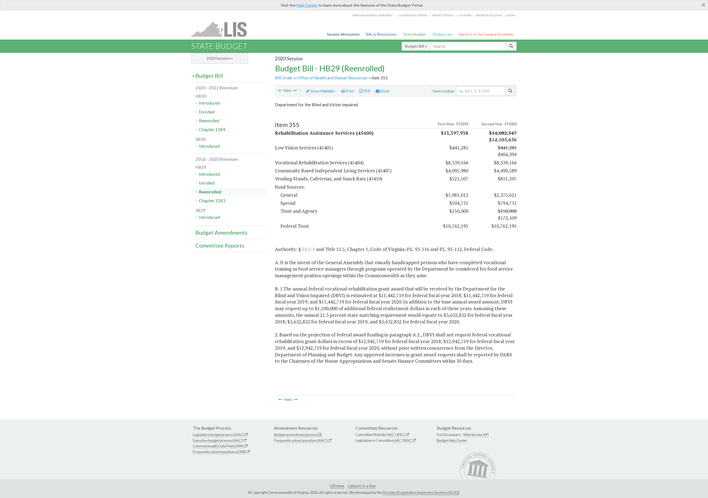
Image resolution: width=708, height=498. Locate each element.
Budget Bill (415, 46)
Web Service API (476, 434)
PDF (367, 91)
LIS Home (337, 486)
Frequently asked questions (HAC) (300, 440)
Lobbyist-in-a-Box (362, 486)
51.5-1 (308, 249)
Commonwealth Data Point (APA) (218, 446)
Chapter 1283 (212, 200)
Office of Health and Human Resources (332, 77)
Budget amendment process (296, 434)
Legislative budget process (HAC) (218, 434)
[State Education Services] (280, 90)
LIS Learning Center (412, 15)
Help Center (307, 5)
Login (511, 15)
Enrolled (207, 111)
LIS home (465, 15)
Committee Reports (219, 245)
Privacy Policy (443, 15)
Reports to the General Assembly (486, 34)
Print (349, 91)
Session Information (343, 34)
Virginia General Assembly (372, 15)
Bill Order (284, 77)
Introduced (209, 102)
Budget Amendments (221, 232)
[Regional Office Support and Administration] (295, 90)
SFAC (401, 434)
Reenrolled (209, 120)
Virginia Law (442, 34)
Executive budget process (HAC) (217, 440)
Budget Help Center (452, 440)
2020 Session (219, 58)
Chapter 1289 (212, 129)
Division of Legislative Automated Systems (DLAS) (420, 492)
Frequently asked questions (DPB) (219, 452)
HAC (390, 434)
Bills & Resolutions (381, 34)
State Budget (414, 34)
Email (384, 91)
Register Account (489, 15)
